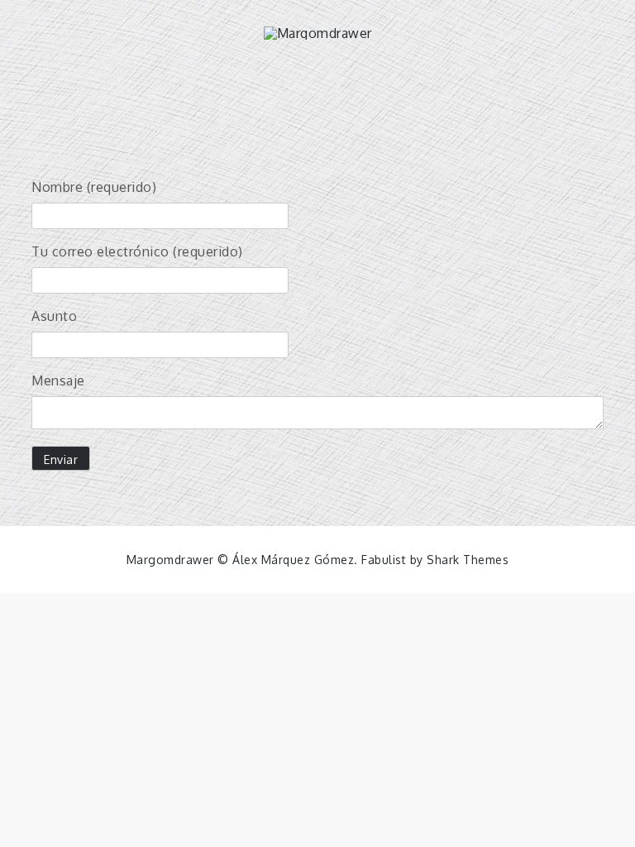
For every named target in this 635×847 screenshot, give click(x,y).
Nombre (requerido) (93, 187)
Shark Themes (467, 560)
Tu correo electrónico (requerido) (137, 251)
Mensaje (58, 380)
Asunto (54, 316)
